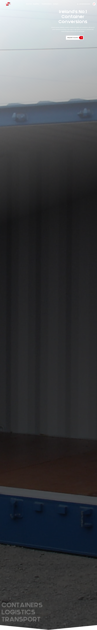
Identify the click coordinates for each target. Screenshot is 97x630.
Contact (55, 4)
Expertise (36, 4)
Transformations (47, 4)
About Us (29, 4)
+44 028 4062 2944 (84, 4)
